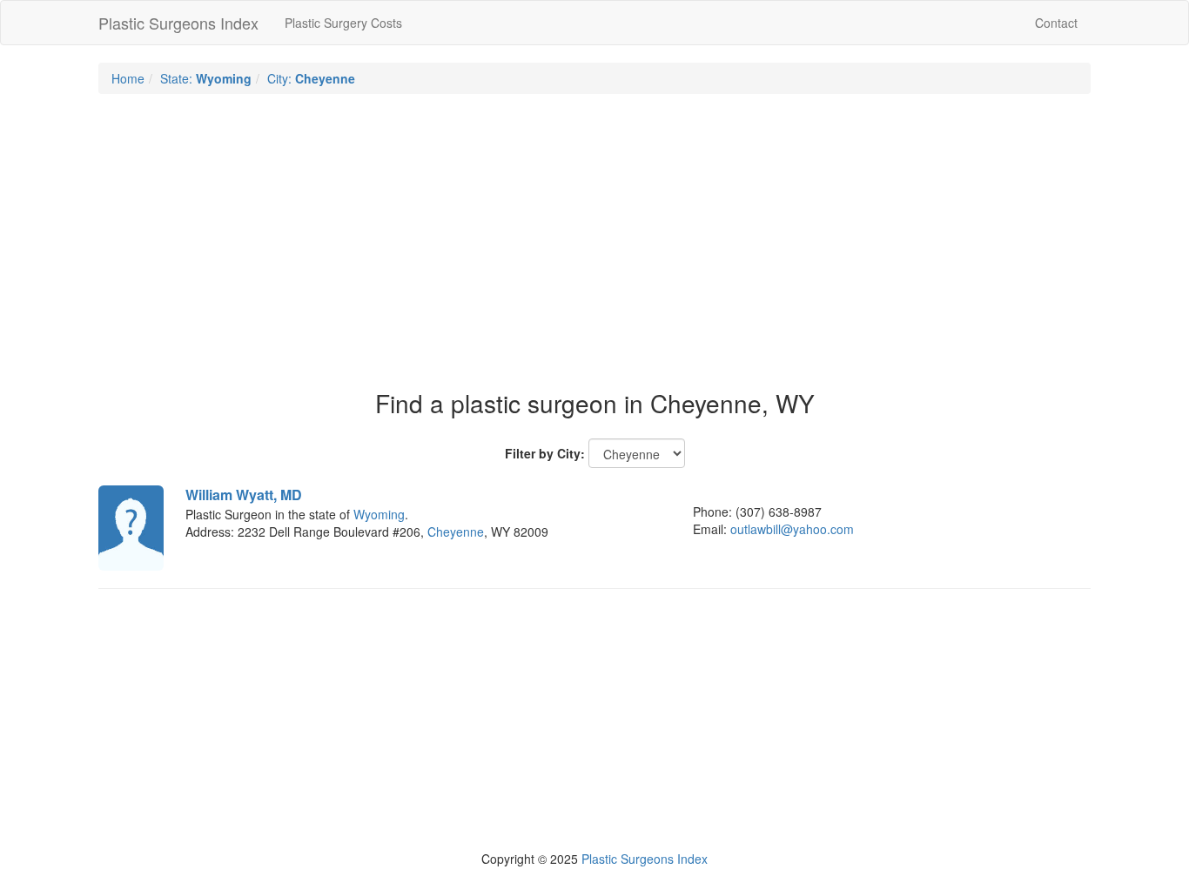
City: (311, 78)
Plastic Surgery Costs (343, 22)
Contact (1056, 22)
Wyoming (379, 514)
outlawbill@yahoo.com (792, 529)
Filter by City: (545, 453)
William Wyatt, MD (243, 495)
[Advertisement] (594, 233)
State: (206, 78)
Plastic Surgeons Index (178, 22)
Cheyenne (455, 531)
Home (127, 78)
